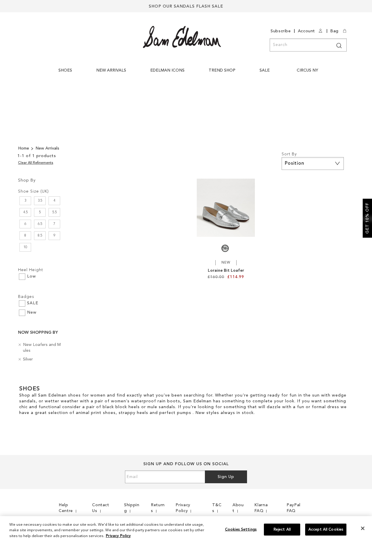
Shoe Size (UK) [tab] (33, 191)
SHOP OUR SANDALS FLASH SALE (186, 6)
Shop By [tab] (27, 180)
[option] (225, 248)
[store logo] (182, 37)
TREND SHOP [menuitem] (222, 70)
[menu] (189, 73)
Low (31, 276)
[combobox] (308, 44)
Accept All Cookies (325, 529)
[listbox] (225, 249)
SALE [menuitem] (265, 70)
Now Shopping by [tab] (38, 332)
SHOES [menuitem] (65, 70)
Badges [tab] (26, 297)
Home (24, 148)
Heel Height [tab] (30, 270)
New (32, 312)
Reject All (282, 529)
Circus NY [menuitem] (307, 70)
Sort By (289, 154)
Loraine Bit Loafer (226, 271)
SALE (32, 303)
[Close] (362, 528)
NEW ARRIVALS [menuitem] (111, 70)
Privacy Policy (118, 536)
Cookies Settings (241, 529)
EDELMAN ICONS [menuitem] (167, 70)
